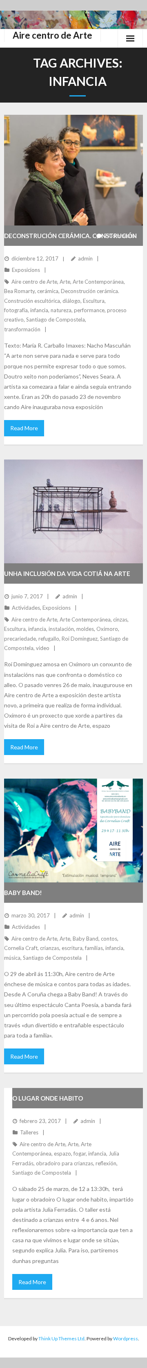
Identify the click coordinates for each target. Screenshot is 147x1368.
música (12, 957)
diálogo (71, 301)
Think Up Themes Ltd (61, 1338)
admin (85, 258)
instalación (61, 629)
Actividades (26, 607)
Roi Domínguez (80, 638)
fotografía (16, 310)
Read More (24, 428)
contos (109, 938)
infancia (39, 310)
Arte (65, 281)
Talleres (29, 1132)
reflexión (106, 1163)
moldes (85, 629)
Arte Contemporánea (98, 281)
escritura (72, 948)
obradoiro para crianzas (64, 1163)
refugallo (48, 638)
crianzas (49, 948)
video (42, 648)
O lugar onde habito (47, 1098)
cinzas (120, 619)
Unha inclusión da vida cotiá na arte (67, 573)
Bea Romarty (19, 291)
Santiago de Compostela (55, 319)
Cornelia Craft (21, 948)
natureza (61, 310)
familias (94, 948)
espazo (62, 1153)
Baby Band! (23, 892)
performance (89, 310)
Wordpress (125, 1338)
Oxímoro (107, 629)
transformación (22, 329)
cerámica (47, 291)
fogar (80, 1153)
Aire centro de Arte (34, 281)
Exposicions (26, 270)
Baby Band (85, 938)
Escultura (94, 301)
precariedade (20, 638)
